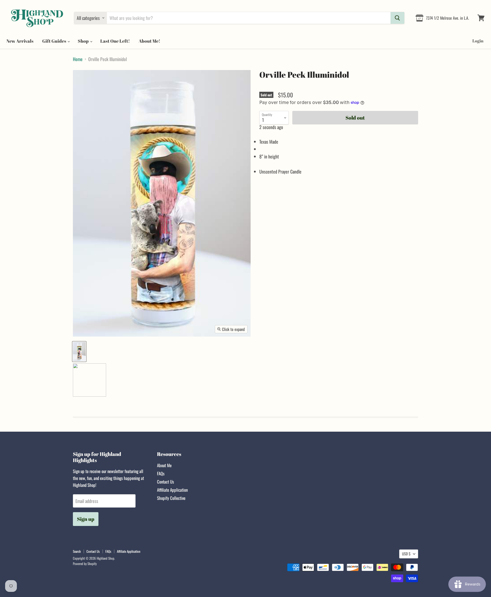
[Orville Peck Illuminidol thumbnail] (79, 351)
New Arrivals (20, 41)
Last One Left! (115, 41)
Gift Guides (54, 41)
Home (78, 59)
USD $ (406, 553)
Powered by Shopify (85, 563)
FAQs (160, 473)
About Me (164, 465)
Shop (84, 41)
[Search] (397, 18)
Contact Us (165, 481)
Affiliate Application (172, 490)
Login (477, 41)
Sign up (85, 518)
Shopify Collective (171, 498)
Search (77, 551)
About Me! (149, 41)
